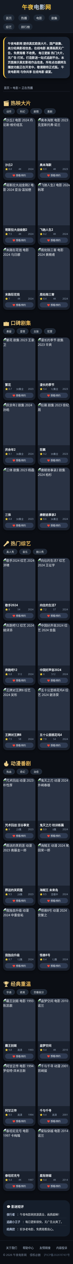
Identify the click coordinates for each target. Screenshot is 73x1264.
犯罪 (49, 331)
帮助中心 (28, 1248)
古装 (36, 331)
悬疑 (8, 331)
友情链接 (45, 1248)
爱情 (22, 331)
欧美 (22, 992)
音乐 (25, 552)
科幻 (22, 111)
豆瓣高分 (39, 992)
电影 (39, 18)
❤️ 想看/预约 (19, 175)
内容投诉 (61, 1248)
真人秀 (10, 552)
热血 (8, 771)
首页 (9, 18)
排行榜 (25, 27)
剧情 (36, 111)
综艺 (9, 27)
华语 (8, 992)
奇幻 (22, 771)
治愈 (36, 771)
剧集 (54, 18)
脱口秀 (40, 552)
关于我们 (11, 1248)
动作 (8, 111)
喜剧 (49, 111)
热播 (24, 18)
